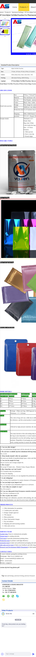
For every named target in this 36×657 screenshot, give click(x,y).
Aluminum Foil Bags (18, 12)
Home (14, 7)
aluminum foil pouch (29, 575)
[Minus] (33, 614)
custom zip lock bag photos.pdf (9, 567)
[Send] (33, 654)
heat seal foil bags (9, 575)
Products (23, 7)
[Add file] (2, 654)
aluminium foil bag (19, 575)
